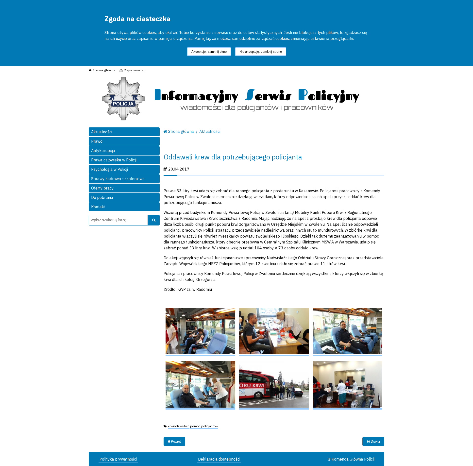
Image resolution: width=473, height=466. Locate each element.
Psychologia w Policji (109, 169)
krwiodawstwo (178, 426)
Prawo (96, 141)
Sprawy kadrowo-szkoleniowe (118, 178)
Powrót (175, 441)
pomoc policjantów (204, 426)
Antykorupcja (103, 150)
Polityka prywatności (118, 459)
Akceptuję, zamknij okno (209, 51)
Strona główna (181, 131)
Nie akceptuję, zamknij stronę (260, 51)
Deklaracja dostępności (219, 459)
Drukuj (375, 441)
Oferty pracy (102, 188)
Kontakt (98, 206)
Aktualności (101, 131)
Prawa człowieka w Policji (113, 159)
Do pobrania (102, 197)
